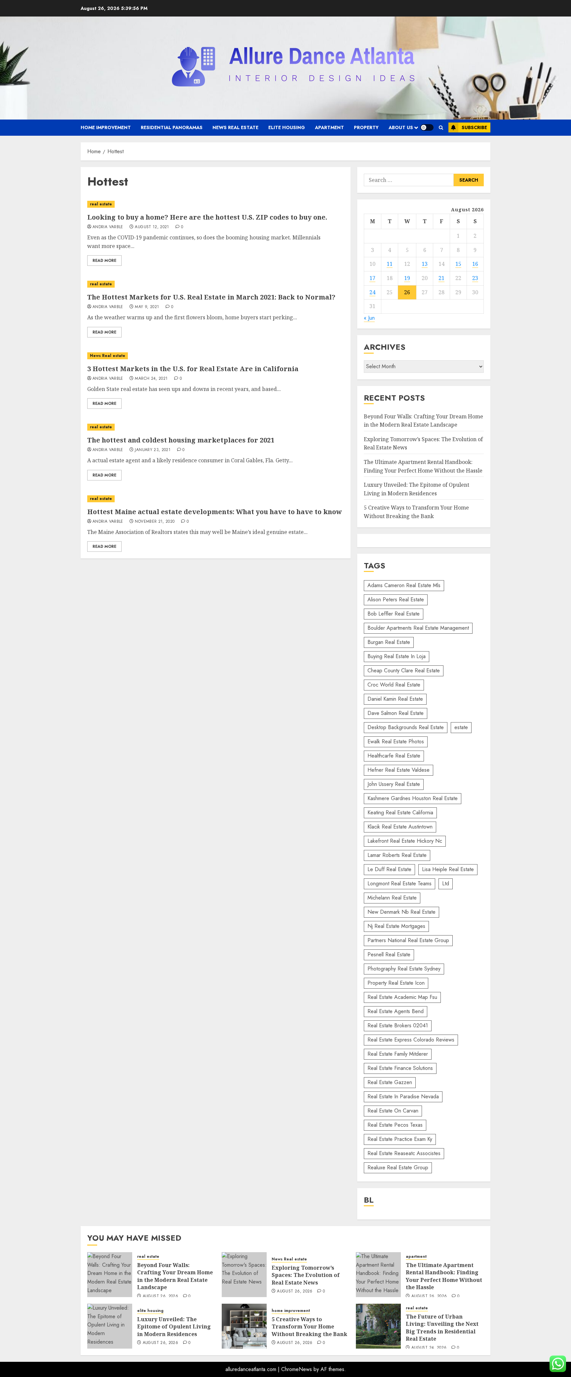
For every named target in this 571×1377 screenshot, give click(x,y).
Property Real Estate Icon (396, 983)
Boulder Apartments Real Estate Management (418, 628)
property (366, 127)
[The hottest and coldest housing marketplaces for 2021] (215, 427)
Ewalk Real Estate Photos (395, 741)
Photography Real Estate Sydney (403, 968)
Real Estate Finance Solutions (400, 1068)
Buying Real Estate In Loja (396, 656)
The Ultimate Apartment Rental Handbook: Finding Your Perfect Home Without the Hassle (444, 1276)
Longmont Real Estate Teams (399, 883)
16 (475, 263)
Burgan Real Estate (388, 642)
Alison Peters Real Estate (395, 599)
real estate (101, 204)
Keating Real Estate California (400, 812)
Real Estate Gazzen (389, 1082)
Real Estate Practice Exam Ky (399, 1139)
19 (407, 278)
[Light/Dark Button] (427, 127)
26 (407, 292)
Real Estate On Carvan (392, 1110)
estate (461, 727)
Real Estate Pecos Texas (395, 1125)
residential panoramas (172, 127)
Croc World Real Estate (393, 684)
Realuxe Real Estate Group (397, 1167)
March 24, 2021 (151, 378)
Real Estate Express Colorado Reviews (410, 1039)
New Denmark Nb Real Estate (401, 912)
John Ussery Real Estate (393, 784)
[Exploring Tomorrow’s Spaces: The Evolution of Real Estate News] (244, 1274)
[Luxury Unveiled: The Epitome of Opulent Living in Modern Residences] (109, 1326)
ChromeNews (296, 1369)
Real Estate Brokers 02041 (397, 1025)
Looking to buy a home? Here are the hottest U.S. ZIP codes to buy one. (207, 217)
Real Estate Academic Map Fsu (402, 997)
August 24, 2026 (428, 1348)
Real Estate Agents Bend (395, 1011)
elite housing (286, 127)
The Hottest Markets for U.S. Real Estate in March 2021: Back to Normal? (211, 297)
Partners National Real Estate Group (408, 940)
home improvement (106, 127)
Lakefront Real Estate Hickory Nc (404, 841)
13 (425, 263)
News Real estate (235, 127)
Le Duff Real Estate (389, 869)
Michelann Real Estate (392, 897)
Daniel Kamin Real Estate (395, 699)
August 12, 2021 (152, 227)
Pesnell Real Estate (388, 954)
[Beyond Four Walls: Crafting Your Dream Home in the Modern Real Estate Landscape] (109, 1274)
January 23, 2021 (153, 450)
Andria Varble (108, 227)
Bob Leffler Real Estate (393, 614)
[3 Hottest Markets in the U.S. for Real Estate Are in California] (215, 356)
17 (372, 278)
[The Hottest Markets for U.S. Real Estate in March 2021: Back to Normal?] (215, 284)
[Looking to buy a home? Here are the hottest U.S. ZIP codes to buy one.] (215, 204)
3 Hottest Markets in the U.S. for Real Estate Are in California (192, 368)
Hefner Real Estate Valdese (398, 770)
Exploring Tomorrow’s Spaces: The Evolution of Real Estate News (306, 1275)
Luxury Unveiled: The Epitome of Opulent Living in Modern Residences (174, 1327)
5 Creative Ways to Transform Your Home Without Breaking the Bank (309, 1327)
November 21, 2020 (154, 521)
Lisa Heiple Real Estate (448, 869)
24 (372, 292)
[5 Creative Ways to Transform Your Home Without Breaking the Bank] (244, 1326)
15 (458, 263)
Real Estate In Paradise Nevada (403, 1096)
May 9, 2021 (147, 307)
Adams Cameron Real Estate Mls (403, 585)
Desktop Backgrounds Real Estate (405, 727)
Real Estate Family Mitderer (397, 1054)
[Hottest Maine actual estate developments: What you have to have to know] (215, 499)
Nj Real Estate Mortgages (396, 926)
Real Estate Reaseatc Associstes (403, 1153)
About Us (401, 127)
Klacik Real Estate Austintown (400, 826)
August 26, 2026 (160, 1296)
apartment (329, 127)
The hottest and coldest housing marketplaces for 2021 (180, 440)
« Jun (369, 318)
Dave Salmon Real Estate (395, 713)
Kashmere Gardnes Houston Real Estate (412, 798)
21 (441, 278)
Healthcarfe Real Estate (393, 755)
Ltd (445, 883)
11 (390, 263)
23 (475, 278)
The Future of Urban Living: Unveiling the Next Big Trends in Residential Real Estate (442, 1327)
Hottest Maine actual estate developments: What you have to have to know (214, 511)
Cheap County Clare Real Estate (403, 670)
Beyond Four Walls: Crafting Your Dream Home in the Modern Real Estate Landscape (175, 1276)
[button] (441, 127)
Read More (104, 261)
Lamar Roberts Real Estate (397, 855)
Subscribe (474, 127)
